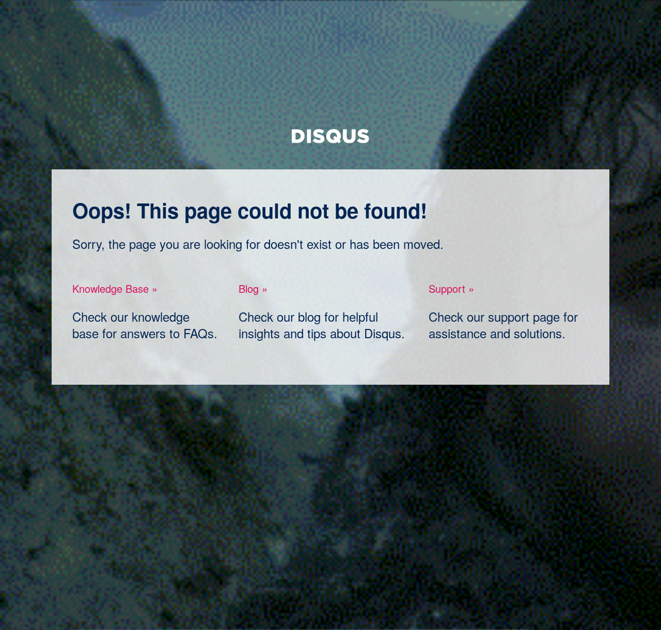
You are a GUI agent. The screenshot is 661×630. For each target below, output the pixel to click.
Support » (451, 288)
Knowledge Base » (115, 288)
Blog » (253, 288)
